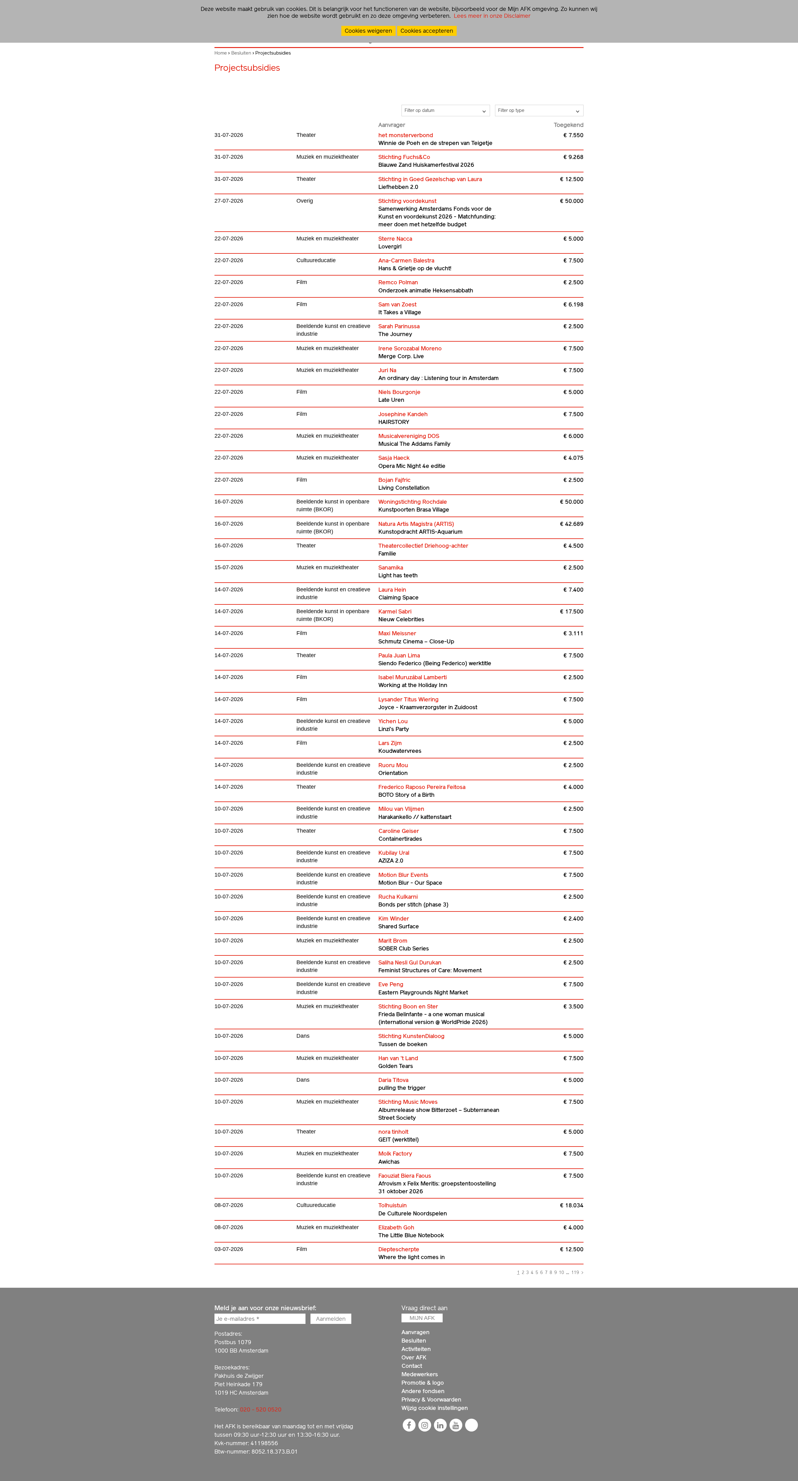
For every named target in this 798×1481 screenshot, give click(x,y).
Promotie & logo (422, 1382)
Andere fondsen (423, 1391)
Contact (411, 1366)
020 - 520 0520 (260, 1409)
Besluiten (241, 53)
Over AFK (413, 1357)
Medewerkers (419, 1374)
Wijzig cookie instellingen (434, 1408)
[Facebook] (408, 1425)
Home (220, 53)
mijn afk (422, 1318)
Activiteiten (416, 1349)
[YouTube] (455, 1425)
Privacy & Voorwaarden (431, 1399)
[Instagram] (424, 1425)
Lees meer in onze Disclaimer (491, 15)
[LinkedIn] (440, 1425)
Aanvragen (415, 1332)
